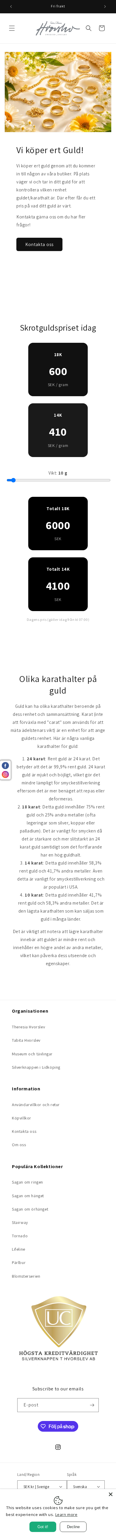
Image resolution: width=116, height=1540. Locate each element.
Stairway (20, 1222)
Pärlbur (19, 1262)
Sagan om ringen (27, 1182)
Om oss (19, 1144)
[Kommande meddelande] (105, 6)
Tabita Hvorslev (26, 1040)
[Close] (111, 1494)
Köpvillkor (21, 1118)
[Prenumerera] (91, 1405)
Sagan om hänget (28, 1195)
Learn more (66, 1514)
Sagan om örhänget (30, 1209)
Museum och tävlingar (32, 1054)
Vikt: (58, 473)
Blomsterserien (26, 1276)
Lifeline (18, 1249)
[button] (11, 28)
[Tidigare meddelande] (11, 6)
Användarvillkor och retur (36, 1104)
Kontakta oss (39, 244)
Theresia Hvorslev (28, 1027)
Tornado (20, 1235)
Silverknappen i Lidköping (36, 1067)
